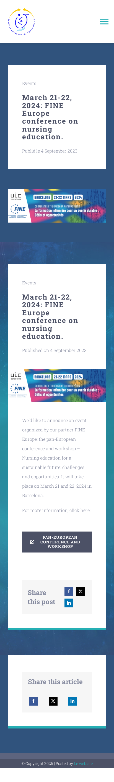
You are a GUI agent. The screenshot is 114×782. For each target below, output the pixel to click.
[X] (80, 591)
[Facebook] (69, 591)
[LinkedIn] (69, 603)
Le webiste (83, 763)
